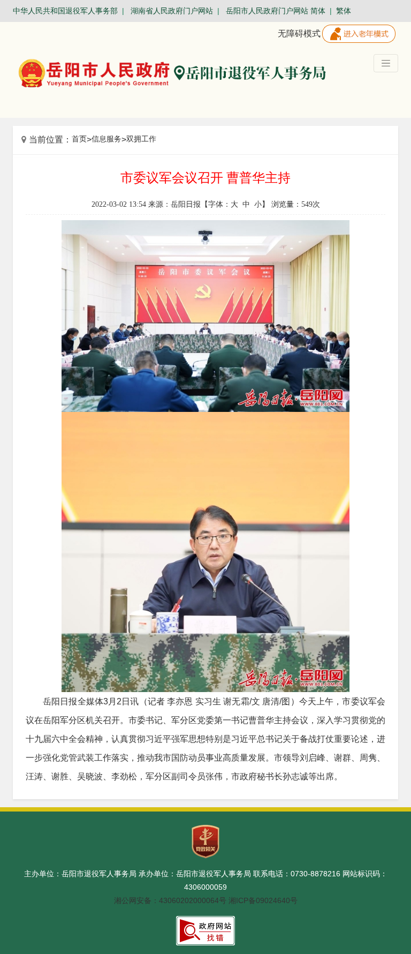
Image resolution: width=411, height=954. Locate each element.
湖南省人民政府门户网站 (172, 10)
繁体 (343, 10)
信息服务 (106, 138)
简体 (317, 10)
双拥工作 (141, 138)
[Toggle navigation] (386, 63)
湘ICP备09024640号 (263, 900)
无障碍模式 (299, 33)
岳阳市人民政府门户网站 (267, 10)
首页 (79, 138)
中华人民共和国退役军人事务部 (65, 10)
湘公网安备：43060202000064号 (170, 900)
